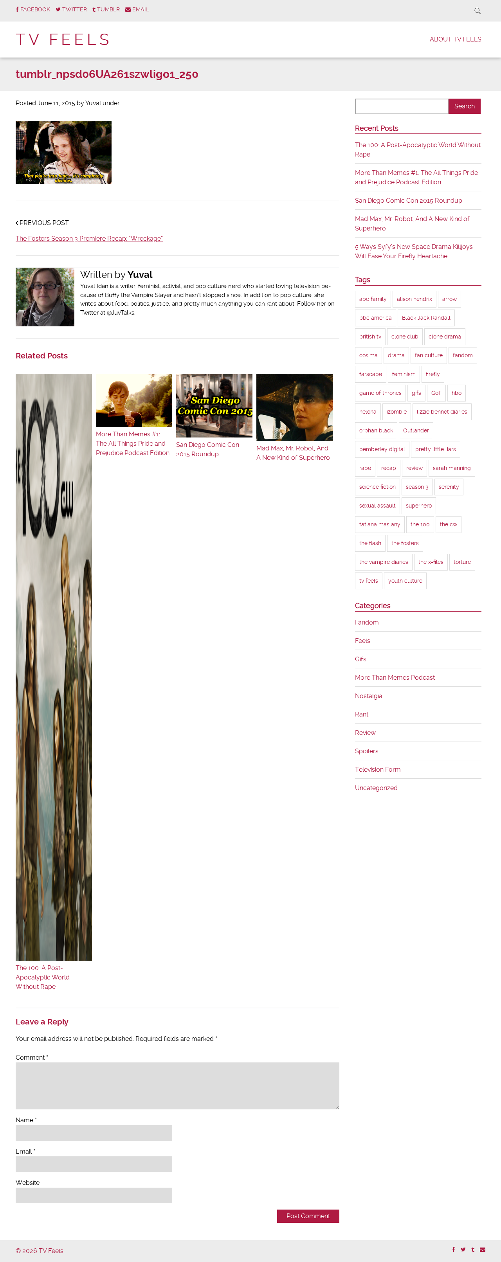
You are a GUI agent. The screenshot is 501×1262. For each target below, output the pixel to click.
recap (388, 468)
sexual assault (377, 505)
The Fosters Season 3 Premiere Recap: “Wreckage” (89, 238)
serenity (449, 487)
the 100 (420, 524)
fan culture (429, 355)
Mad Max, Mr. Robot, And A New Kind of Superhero (293, 453)
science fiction (377, 487)
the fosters (405, 543)
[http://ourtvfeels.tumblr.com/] (472, 1250)
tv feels (368, 581)
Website (28, 1182)
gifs (416, 393)
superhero (419, 505)
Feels (362, 641)
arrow (449, 299)
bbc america (375, 318)
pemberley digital (382, 449)
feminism (404, 374)
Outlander (416, 430)
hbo (456, 393)
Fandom (367, 622)
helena (368, 412)
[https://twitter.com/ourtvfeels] (463, 1250)
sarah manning (452, 468)
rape (365, 468)
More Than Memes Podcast (395, 677)
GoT (436, 393)
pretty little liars (435, 449)
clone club (404, 336)
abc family (373, 299)
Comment (32, 1057)
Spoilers (366, 751)
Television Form (378, 769)
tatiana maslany (379, 524)
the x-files (430, 562)
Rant (361, 714)
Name (26, 1120)
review (414, 468)
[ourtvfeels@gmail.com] (482, 1250)
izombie (397, 412)
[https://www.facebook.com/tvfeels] (453, 1250)
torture (462, 562)
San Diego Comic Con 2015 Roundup (207, 449)
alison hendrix (414, 299)
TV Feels (64, 40)
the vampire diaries (383, 562)
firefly (433, 374)
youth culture (405, 581)
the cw (448, 524)
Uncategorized (376, 788)
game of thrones (380, 393)
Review (365, 732)
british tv (370, 336)
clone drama (445, 336)
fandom (463, 355)
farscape (370, 374)
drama (396, 355)
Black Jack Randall (426, 318)
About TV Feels (455, 39)
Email (25, 1151)
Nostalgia (368, 696)
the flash (370, 543)
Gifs (360, 659)
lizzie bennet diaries (442, 412)
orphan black (376, 430)
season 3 (417, 487)
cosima (368, 355)
